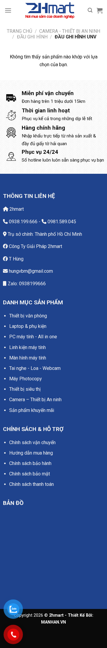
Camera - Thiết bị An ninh (69, 31)
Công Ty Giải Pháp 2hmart (35, 246)
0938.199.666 (22, 221)
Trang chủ (19, 31)
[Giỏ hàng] (100, 10)
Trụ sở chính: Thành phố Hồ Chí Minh (44, 234)
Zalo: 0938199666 (26, 283)
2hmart (16, 209)
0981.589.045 (61, 221)
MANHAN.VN (53, 622)
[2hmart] (49, 10)
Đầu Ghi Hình (32, 37)
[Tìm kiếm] (90, 10)
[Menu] (8, 10)
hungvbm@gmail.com (30, 271)
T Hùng (15, 259)
